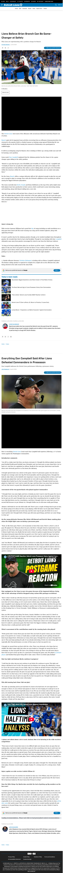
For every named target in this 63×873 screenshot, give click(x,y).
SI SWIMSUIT (13, 1)
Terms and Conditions (49, 857)
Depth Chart (39, 8)
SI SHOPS (33, 1)
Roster (29, 8)
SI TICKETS (20, 1)
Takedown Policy (38, 857)
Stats (34, 8)
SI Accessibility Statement (14, 859)
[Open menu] (2, 5)
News (7, 344)
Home (16, 8)
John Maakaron (5, 369)
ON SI (7, 1)
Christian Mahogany (25, 260)
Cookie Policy (26, 857)
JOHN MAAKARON (13, 827)
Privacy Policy (11, 857)
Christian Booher (6, 44)
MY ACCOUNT (40, 1)
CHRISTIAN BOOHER (14, 324)
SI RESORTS (27, 1)
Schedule (24, 8)
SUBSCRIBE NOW (49, 1)
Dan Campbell (13, 157)
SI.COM (3, 1)
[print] (11, 337)
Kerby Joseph (21, 185)
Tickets (45, 8)
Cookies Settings (27, 859)
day (32, 228)
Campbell (58, 239)
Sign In (60, 5)
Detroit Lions (5, 92)
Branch (4, 140)
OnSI (20, 8)
